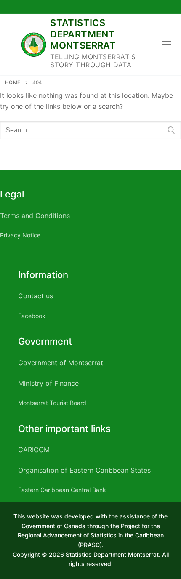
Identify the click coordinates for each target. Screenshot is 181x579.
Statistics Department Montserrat (83, 34)
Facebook (31, 315)
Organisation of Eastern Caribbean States (84, 470)
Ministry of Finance (48, 383)
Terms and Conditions (35, 215)
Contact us (35, 296)
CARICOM (34, 449)
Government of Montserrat (60, 362)
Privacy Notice (20, 235)
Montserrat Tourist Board (52, 402)
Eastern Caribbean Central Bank (62, 489)
